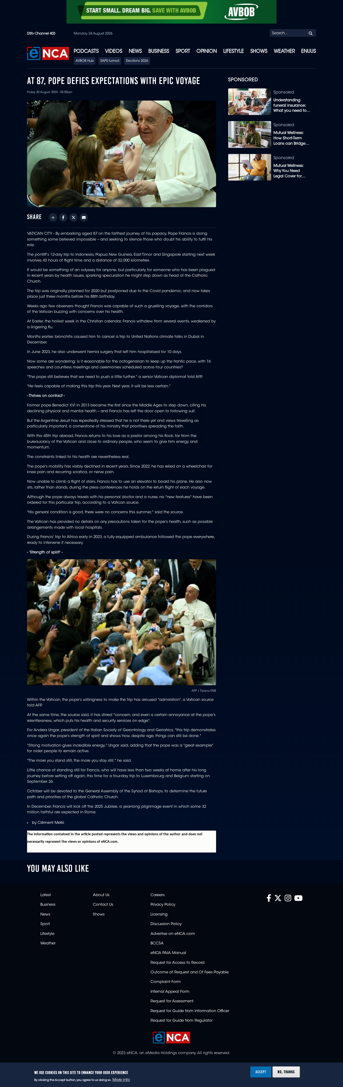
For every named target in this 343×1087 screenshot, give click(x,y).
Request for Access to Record (177, 963)
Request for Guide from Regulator (181, 1021)
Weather (284, 51)
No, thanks (286, 1071)
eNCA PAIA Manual (168, 953)
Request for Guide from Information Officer (189, 1011)
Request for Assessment (171, 1001)
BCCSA (157, 943)
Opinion (206, 51)
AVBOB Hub (85, 61)
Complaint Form (165, 982)
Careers (157, 895)
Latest (45, 895)
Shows (258, 51)
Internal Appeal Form (169, 992)
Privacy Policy (162, 905)
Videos (113, 51)
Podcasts (86, 51)
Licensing (159, 914)
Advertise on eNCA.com (172, 934)
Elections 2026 (137, 61)
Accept (261, 1071)
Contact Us (103, 905)
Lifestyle (233, 51)
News (135, 51)
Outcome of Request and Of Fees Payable (189, 972)
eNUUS (308, 51)
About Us (101, 895)
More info (121, 1080)
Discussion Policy (166, 924)
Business (158, 51)
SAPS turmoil (109, 61)
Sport (183, 51)
